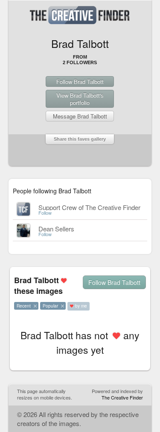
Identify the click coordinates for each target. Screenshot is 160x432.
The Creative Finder (122, 397)
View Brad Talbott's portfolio (80, 99)
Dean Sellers (56, 228)
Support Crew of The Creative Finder (89, 207)
